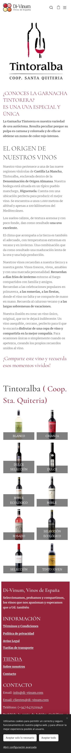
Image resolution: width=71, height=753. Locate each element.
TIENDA (12, 659)
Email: (8, 700)
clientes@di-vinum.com (31, 700)
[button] (51, 7)
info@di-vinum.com (28, 693)
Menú (64, 7)
